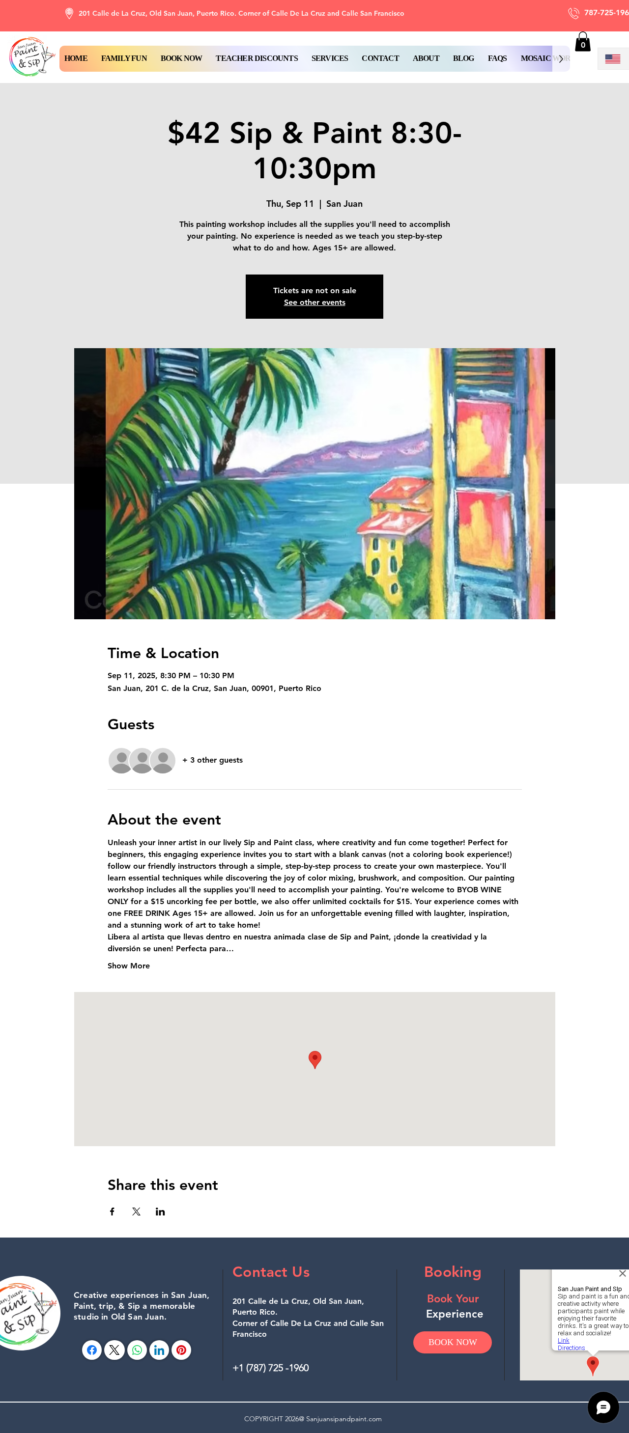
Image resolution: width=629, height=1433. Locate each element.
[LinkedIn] (159, 1350)
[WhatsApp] (137, 1350)
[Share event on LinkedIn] (160, 1211)
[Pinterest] (181, 1350)
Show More (129, 965)
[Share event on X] (136, 1211)
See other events (314, 302)
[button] (181, 59)
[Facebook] (92, 1350)
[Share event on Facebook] (112, 1211)
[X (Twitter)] (114, 1350)
